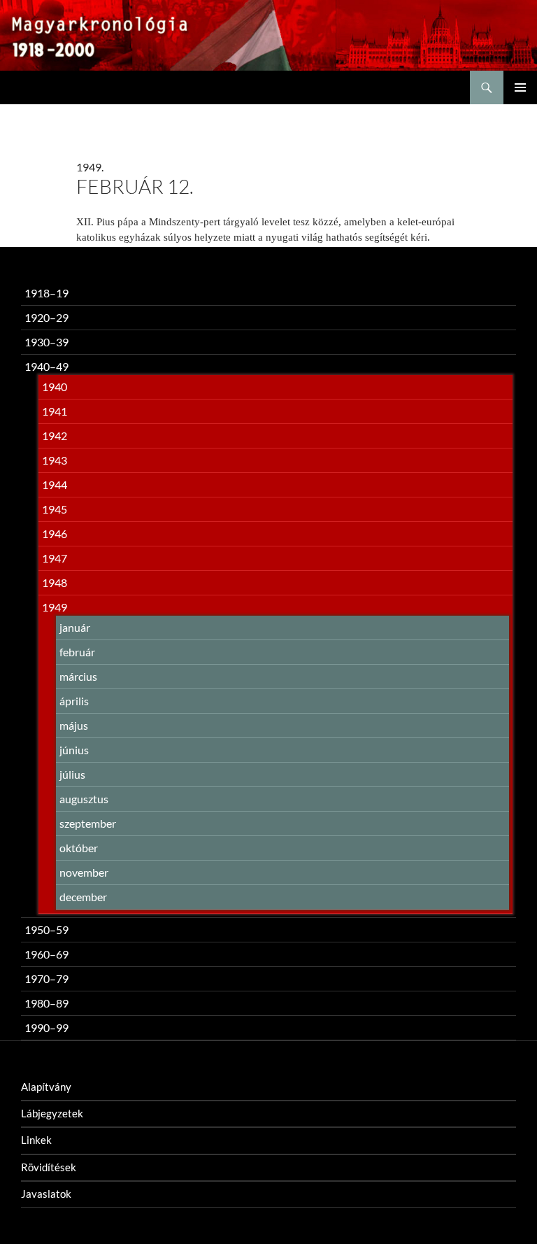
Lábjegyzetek (52, 1113)
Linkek (36, 1139)
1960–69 (46, 954)
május (73, 725)
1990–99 (46, 1027)
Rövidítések (48, 1167)
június (74, 749)
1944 (54, 484)
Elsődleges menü (520, 87)
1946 (54, 533)
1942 (54, 435)
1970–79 (46, 978)
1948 (54, 582)
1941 (54, 411)
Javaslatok (46, 1193)
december (83, 896)
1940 (54, 386)
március (78, 676)
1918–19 (46, 292)
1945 (54, 509)
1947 (54, 558)
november (83, 872)
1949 (54, 607)
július (72, 774)
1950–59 (46, 929)
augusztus (83, 798)
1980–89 (46, 1003)
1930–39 (46, 341)
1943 (54, 460)
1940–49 (46, 366)
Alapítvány (46, 1086)
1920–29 (46, 317)
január (74, 627)
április (74, 700)
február (77, 651)
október (78, 847)
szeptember (87, 823)
